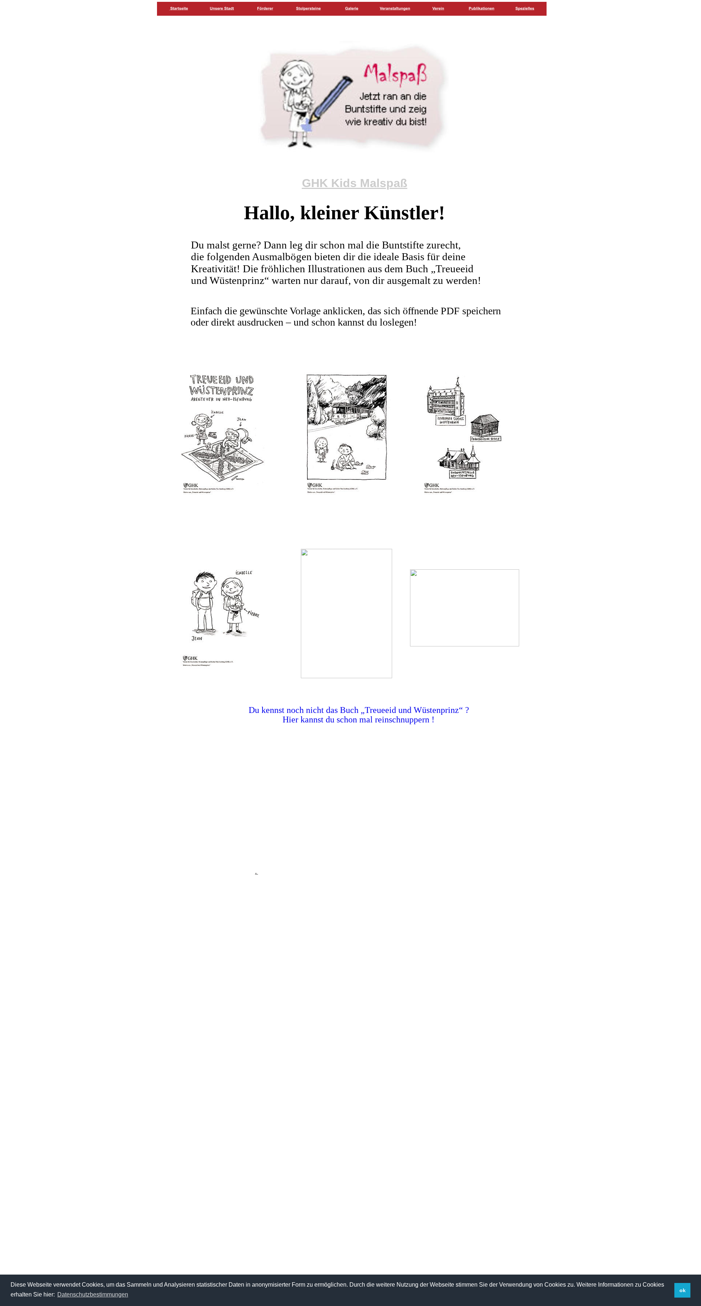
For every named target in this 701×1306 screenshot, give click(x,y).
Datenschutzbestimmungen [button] (92, 1294)
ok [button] (682, 1290)
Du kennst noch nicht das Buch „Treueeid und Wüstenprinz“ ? (359, 710)
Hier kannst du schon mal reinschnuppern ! (360, 719)
